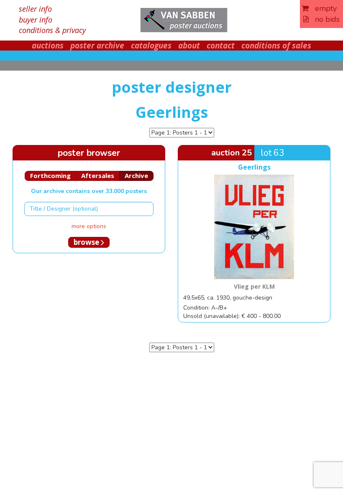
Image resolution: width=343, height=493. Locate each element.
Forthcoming (50, 175)
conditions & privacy (52, 30)
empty (323, 8)
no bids (324, 19)
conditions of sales (276, 46)
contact (221, 46)
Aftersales (97, 175)
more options (89, 226)
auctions (48, 46)
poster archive (97, 46)
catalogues (151, 46)
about (189, 46)
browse (87, 242)
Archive (136, 175)
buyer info (35, 20)
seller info (35, 9)
